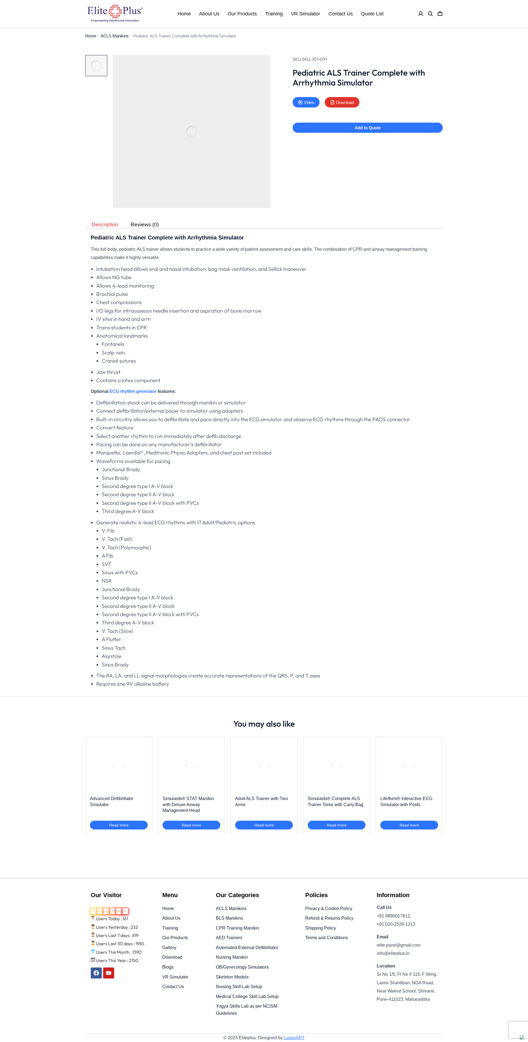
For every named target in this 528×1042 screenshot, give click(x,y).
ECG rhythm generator (132, 391)
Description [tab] (105, 225)
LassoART (294, 1037)
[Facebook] (96, 972)
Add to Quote (368, 127)
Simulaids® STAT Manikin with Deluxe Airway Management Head (188, 804)
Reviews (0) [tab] (145, 225)
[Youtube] (108, 972)
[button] (306, 102)
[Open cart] (440, 13)
